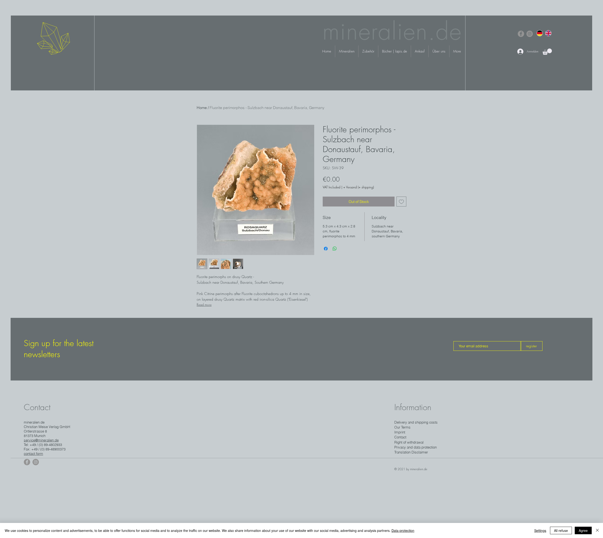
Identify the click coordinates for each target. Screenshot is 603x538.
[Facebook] (521, 34)
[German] (539, 33)
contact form (33, 453)
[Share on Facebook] (326, 248)
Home (202, 107)
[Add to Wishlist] (401, 201)
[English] (548, 33)
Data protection (402, 530)
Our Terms (402, 427)
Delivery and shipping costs (416, 422)
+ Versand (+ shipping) (358, 187)
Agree (583, 530)
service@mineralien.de (41, 440)
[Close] (597, 530)
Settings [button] (540, 530)
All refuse (561, 530)
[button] (547, 52)
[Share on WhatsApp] (335, 248)
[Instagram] (529, 34)
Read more (204, 304)
